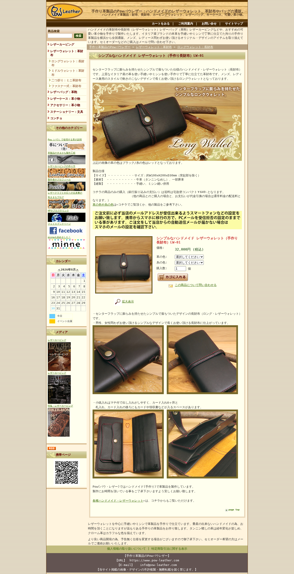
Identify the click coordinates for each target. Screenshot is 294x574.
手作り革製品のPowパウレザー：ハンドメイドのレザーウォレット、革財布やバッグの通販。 (168, 11)
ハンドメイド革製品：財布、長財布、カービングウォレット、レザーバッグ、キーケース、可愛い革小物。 (173, 14)
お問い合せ (209, 23)
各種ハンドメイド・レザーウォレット (118, 500)
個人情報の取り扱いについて (126, 548)
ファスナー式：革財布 (66, 86)
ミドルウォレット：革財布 (67, 72)
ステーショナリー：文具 (66, 111)
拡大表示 (128, 301)
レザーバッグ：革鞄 (63, 92)
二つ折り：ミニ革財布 (66, 80)
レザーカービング (62, 44)
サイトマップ (234, 23)
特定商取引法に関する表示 (169, 548)
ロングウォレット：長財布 (67, 63)
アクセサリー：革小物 (65, 105)
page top (234, 509)
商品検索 (54, 31)
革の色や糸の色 (103, 204)
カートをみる (161, 23)
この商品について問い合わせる (196, 285)
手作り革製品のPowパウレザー (109, 47)
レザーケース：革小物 (65, 98)
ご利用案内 (185, 23)
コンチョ (56, 118)
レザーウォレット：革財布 (66, 53)
